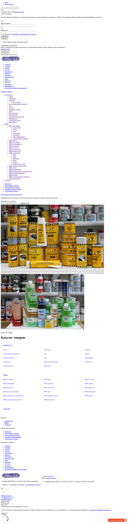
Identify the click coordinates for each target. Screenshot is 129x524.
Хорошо (4, 513)
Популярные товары (12, 185)
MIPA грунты (89, 383)
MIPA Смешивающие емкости (12, 400)
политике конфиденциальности (100, 510)
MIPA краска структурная (11, 391)
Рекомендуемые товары (13, 189)
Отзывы (7, 66)
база (14, 131)
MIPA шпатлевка (49, 400)
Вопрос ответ (9, 77)
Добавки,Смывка (8, 358)
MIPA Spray (47, 379)
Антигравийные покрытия (11, 354)
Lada (14, 157)
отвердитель (7, 362)
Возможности (9, 86)
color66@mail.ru (51, 478)
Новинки (8, 184)
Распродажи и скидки (12, 187)
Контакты (8, 84)
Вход (6, 2)
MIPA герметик (48, 383)
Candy (5, 350)
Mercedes (16, 158)
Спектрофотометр (19, 137)
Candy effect (17, 128)
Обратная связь (6, 496)
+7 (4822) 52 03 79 (7, 497)
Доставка (8, 75)
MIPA (5, 375)
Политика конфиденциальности (16, 88)
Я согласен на (20, 34)
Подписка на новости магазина (11, 194)
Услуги (7, 70)
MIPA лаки (47, 391)
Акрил (15, 129)
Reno (14, 160)
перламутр (16, 135)
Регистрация (9, 4)
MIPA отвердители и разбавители (13, 395)
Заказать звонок (18, 12)
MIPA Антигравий (8, 383)
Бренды (7, 73)
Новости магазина (9, 201)
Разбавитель (88, 362)
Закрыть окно (5, 49)
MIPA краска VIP (49, 387)
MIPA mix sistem (8, 379)
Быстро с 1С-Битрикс (116, 520)
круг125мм (16, 102)
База (45, 354)
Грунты (87, 354)
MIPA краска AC (8, 387)
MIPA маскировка (90, 391)
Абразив (87, 350)
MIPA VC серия (89, 379)
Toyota (15, 162)
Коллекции (8, 72)
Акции (7, 68)
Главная (7, 64)
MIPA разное (89, 395)
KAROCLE (7, 345)
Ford (14, 155)
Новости (8, 81)
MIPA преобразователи (51, 395)
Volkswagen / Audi (19, 164)
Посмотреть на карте (33, 485)
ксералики (16, 133)
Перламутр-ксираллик (50, 362)
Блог (6, 79)
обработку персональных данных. (24, 34)
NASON (6, 409)
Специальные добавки (20, 138)
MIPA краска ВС (90, 387)
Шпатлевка (47, 366)
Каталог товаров (6, 91)
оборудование (89, 358)
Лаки (45, 358)
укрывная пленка (8, 366)
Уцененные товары (11, 191)
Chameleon (47, 350)
